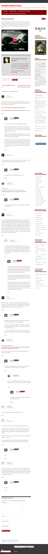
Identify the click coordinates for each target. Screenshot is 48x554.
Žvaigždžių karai (39, 278)
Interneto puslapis (5, 526)
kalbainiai (38, 70)
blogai (44, 63)
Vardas (3, 516)
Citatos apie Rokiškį (24, 11)
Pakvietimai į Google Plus (40, 245)
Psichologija (38, 193)
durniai (36, 66)
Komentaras (4, 502)
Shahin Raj (16, 541)
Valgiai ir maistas (39, 202)
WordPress (8, 541)
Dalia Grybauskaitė (41, 65)
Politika (37, 191)
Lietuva (37, 71)
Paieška (12, 551)
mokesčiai (44, 72)
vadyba (37, 83)
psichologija (40, 77)
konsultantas (9, 182)
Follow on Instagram (41, 143)
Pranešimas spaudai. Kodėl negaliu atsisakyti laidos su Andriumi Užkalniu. (40, 112)
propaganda (4, 79)
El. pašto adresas (5, 521)
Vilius (8, 154)
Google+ (22, 70)
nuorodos (42, 74)
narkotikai (28, 78)
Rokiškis (39, 79)
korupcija (43, 70)
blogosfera (40, 64)
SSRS (44, 82)
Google (36, 68)
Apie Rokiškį (12, 11)
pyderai (43, 77)
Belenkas (12, 78)
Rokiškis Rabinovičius (12, 5)
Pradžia (5, 11)
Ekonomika (38, 181)
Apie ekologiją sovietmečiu (41, 258)
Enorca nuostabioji (39, 223)
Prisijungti (3, 552)
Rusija (40, 81)
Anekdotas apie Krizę (40, 284)
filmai (20, 78)
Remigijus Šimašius (39, 78)
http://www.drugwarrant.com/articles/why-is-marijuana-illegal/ (13, 107)
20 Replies (15, 79)
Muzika (37, 189)
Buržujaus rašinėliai (39, 219)
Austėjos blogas (39, 215)
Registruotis (3, 553)
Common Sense (39, 221)
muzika (37, 74)
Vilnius (41, 83)
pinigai (45, 74)
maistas (36, 72)
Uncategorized (38, 198)
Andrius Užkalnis (39, 213)
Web (12, 70)
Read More (27, 546)
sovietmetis (40, 82)
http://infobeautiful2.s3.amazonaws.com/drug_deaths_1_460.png (14, 191)
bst (35, 110)
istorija (45, 69)
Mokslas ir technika (39, 187)
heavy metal (40, 68)
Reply (3, 113)
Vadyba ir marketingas (40, 200)
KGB (41, 70)
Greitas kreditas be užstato (41, 227)
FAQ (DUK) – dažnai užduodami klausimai (14, 13)
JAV (35, 70)
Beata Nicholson (39, 217)
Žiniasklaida (38, 204)
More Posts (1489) (14, 72)
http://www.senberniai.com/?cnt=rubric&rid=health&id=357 (13, 110)
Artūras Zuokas (39, 63)
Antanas (36, 97)
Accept (22, 546)
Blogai (37, 179)
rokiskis (12, 118)
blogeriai (36, 64)
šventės (41, 84)
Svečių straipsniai (39, 197)
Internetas (41, 69)
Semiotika (37, 194)
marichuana (24, 78)
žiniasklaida (37, 85)
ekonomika (42, 66)
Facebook (18, 70)
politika (38, 75)
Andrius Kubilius (38, 62)
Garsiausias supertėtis (40, 225)
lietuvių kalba (42, 71)
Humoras (37, 183)
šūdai (44, 84)
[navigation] (24, 551)
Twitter (15, 70)
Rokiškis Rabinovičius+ (23, 68)
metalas (40, 72)
